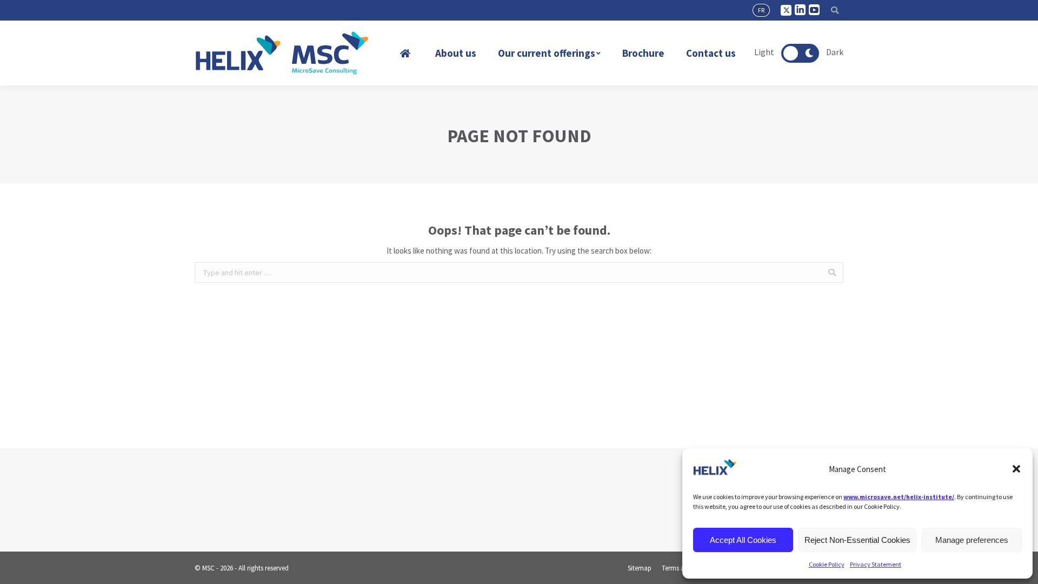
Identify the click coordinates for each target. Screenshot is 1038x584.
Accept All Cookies (743, 540)
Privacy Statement (875, 564)
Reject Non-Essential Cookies (857, 540)
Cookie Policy (826, 564)
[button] (1016, 468)
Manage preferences (971, 540)
